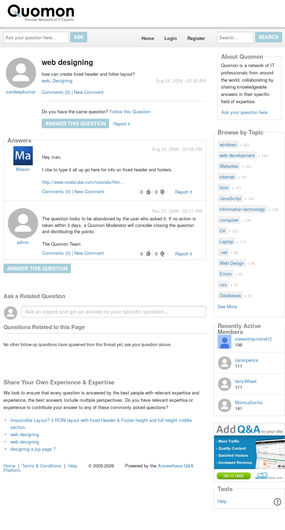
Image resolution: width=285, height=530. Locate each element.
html (224, 187)
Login (170, 38)
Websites (229, 166)
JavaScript (230, 198)
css (223, 284)
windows (228, 144)
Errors (226, 273)
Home (147, 38)
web (46, 80)
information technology (242, 209)
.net (223, 252)
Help (222, 501)
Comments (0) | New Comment (73, 92)
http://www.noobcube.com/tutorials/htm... (83, 182)
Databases (230, 295)
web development (237, 155)
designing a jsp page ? (33, 449)
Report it (121, 123)
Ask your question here (244, 112)
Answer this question (75, 123)
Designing (62, 80)
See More (227, 306)
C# (222, 230)
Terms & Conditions (42, 465)
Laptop (226, 241)
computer (229, 220)
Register (196, 38)
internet (227, 176)
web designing (24, 434)
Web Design (232, 263)
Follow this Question (129, 111)
